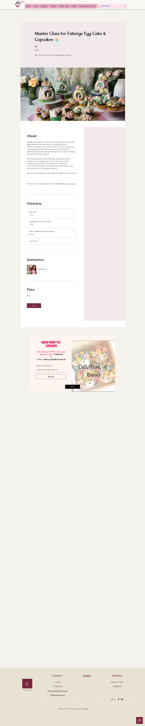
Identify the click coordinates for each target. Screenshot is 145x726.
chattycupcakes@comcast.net (54, 359)
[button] (72, 387)
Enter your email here (43, 365)
